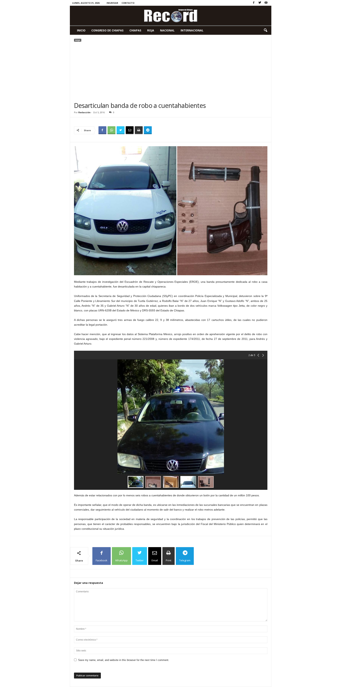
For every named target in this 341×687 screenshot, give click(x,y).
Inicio (81, 30)
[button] (265, 30)
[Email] (130, 130)
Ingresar (112, 2)
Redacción (84, 112)
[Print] (139, 130)
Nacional (167, 30)
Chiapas (135, 30)
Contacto (128, 2)
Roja (150, 30)
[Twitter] (260, 3)
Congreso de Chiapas (107, 30)
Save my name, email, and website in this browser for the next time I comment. (123, 660)
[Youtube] (266, 3)
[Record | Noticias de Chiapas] (170, 15)
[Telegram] (148, 130)
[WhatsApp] (111, 130)
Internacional (192, 30)
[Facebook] (253, 3)
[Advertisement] (170, 72)
